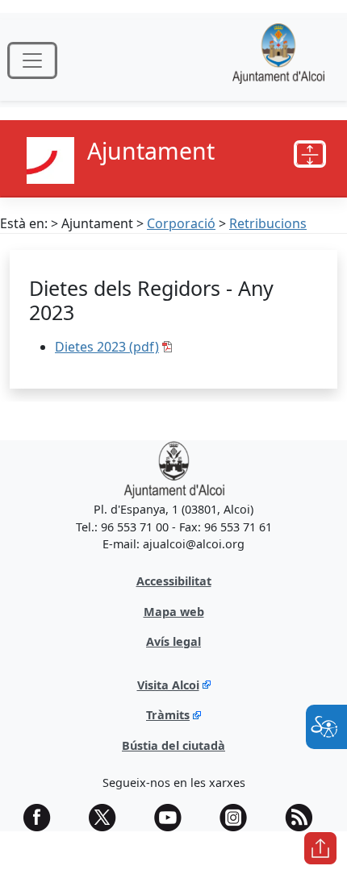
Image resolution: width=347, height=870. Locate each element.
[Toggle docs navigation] (310, 154)
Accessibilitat (173, 581)
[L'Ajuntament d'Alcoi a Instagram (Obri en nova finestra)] (238, 817)
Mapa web (174, 611)
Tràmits (168, 714)
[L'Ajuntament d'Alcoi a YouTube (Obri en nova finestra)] (173, 817)
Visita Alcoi (168, 685)
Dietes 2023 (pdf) (107, 347)
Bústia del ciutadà (173, 745)
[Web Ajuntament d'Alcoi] (278, 60)
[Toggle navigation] (32, 60)
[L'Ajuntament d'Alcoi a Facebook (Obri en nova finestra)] (42, 817)
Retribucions (268, 223)
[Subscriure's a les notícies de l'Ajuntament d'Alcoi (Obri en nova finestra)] (304, 817)
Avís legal (173, 641)
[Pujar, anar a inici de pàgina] (320, 848)
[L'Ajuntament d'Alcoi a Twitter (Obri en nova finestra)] (108, 817)
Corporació (181, 223)
